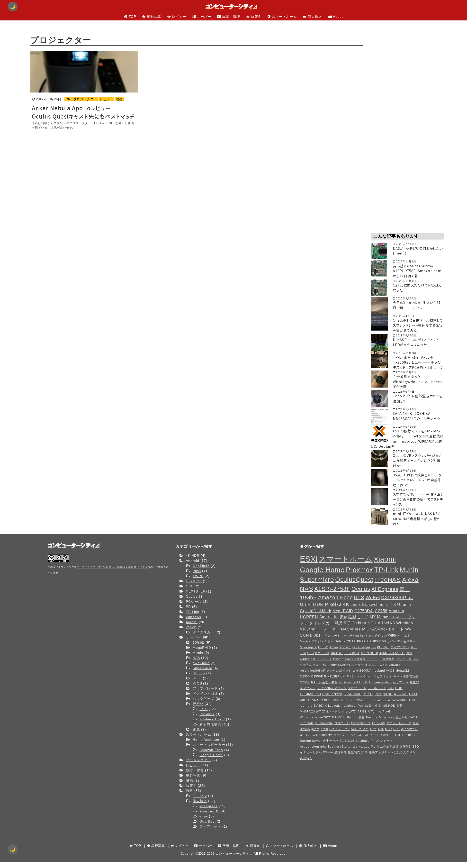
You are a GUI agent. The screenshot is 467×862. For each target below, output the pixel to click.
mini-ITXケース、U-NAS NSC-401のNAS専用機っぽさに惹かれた (417, 518)
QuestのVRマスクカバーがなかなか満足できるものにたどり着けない (418, 460)
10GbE (198, 642)
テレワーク (324, 659)
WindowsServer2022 (315, 717)
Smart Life (329, 617)
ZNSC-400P (352, 694)
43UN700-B (369, 653)
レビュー (106, 99)
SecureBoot (359, 729)
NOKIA (374, 623)
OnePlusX (201, 566)
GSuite (328, 752)
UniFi (197, 678)
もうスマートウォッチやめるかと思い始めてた (354, 635)
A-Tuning (374, 711)
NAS (196, 658)
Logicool (350, 705)
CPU (189, 586)
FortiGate (307, 723)
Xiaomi (192, 622)
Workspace (361, 746)
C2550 (322, 700)
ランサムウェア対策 (384, 746)
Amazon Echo (211, 750)
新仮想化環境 (210, 724)
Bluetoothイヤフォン (332, 688)
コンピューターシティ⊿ (234, 853)
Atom (324, 729)
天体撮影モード (354, 617)
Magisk (305, 641)
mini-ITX (388, 604)
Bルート (396, 629)
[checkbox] (13, 849)
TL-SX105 (347, 740)
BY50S (305, 729)
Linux (355, 604)
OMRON (344, 665)
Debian (359, 623)
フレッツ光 (404, 659)
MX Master (380, 617)
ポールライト (377, 688)
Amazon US (209, 811)
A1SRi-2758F (332, 589)
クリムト (404, 635)
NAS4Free (351, 629)
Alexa (410, 579)
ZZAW (376, 700)
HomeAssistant (380, 682)
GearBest (207, 821)
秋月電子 (343, 623)
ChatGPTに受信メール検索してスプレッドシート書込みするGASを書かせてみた (418, 325)
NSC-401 (401, 694)
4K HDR (192, 555)
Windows (193, 617)
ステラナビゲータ (398, 723)
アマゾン (200, 796)
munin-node (324, 723)
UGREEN (309, 617)
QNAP (351, 641)
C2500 (305, 682)
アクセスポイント (339, 670)
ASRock (380, 629)
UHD (398, 688)
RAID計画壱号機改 (324, 682)
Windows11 (409, 729)
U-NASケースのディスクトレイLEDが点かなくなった (416, 342)
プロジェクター (85, 99)
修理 (409, 653)
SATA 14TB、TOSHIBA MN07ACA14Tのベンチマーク (416, 416)
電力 (404, 589)
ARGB (362, 711)
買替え (191, 786)
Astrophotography (313, 746)
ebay (203, 816)
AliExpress (208, 806)
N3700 (388, 694)
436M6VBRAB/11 (392, 653)
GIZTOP (363, 735)
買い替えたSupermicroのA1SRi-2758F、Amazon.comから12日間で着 (417, 270)
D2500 (305, 676)
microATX (349, 711)
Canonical (307, 659)
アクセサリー (406, 641)
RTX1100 (372, 665)
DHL (364, 682)
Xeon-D (376, 735)
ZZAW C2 (389, 700)
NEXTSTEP (195, 591)
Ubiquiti (351, 717)
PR (68, 99)
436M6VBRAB (310, 694)
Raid (378, 694)
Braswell (370, 604)
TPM (373, 729)
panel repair (361, 647)
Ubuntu (199, 673)
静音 (362, 717)
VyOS (197, 683)
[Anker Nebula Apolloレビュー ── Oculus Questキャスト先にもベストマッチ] (84, 72)
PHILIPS (383, 647)
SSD (310, 653)
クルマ (191, 627)
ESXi (203, 709)
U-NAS (388, 623)
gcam (315, 729)
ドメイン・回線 (205, 693)
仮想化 (198, 704)
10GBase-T (364, 740)
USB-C (323, 647)
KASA (413, 717)
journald (306, 705)
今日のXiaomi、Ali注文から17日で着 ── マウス (417, 305)
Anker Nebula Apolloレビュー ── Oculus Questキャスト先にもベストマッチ (83, 112)
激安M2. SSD (409, 746)
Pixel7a (333, 604)
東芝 (400, 705)
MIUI (366, 629)
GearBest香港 (332, 694)
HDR (318, 604)
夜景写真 (306, 758)
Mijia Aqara (308, 647)
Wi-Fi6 (373, 597)
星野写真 (193, 775)
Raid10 (368, 694)
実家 (416, 723)
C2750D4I (364, 611)
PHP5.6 (375, 641)
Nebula (340, 641)
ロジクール (342, 723)
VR (303, 629)
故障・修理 (195, 770)
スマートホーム (198, 734)
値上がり (401, 717)
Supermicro (202, 668)
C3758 (333, 700)
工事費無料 (387, 659)
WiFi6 (392, 635)
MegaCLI (402, 670)
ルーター (357, 665)
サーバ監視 (351, 653)
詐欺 (364, 752)
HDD (391, 705)
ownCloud (201, 663)
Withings (404, 623)
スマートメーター (323, 629)
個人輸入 (200, 801)
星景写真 (354, 752)
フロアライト (357, 688)
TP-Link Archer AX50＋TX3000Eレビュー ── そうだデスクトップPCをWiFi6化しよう (418, 362)
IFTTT (413, 694)
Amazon (396, 611)
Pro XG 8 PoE (339, 729)
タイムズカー (203, 632)
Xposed (345, 647)
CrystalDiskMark (315, 611)
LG (373, 647)
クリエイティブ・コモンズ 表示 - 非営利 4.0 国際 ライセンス (113, 567)
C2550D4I (318, 676)
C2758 (381, 611)
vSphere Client (212, 719)
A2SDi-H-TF (392, 735)
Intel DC (337, 653)
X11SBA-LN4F (338, 676)
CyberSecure (361, 723)
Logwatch (335, 705)
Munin (198, 653)
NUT (390, 688)
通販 (189, 791)
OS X (383, 665)
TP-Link (192, 612)
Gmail (382, 705)
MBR (388, 729)
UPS (359, 597)
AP (323, 670)
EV (316, 705)
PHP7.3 (362, 641)
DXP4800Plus (397, 597)
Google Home (211, 755)
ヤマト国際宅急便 (405, 676)
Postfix (363, 705)
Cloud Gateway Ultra (355, 700)
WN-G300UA (362, 670)
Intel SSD (322, 653)
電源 (196, 729)
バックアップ (203, 699)
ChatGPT (194, 581)
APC (311, 735)
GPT (396, 729)
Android (192, 561)
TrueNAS (378, 723)
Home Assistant (206, 740)
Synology (330, 665)
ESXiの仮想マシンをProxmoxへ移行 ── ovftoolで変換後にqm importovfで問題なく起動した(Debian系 (407, 438)
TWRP (198, 576)
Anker (333, 647)
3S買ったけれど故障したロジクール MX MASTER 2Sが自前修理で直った (417, 480)
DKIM (373, 705)
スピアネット (210, 826)
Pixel (197, 571)
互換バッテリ (331, 711)
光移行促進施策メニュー (361, 659)
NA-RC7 (338, 717)
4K (346, 604)
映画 (119, 99)
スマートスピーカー (209, 745)
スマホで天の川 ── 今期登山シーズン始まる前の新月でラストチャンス (418, 499)
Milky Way (386, 717)
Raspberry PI (326, 735)
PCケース (194, 601)
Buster (338, 659)
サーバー (193, 637)
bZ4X (323, 705)
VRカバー (389, 641)
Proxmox (207, 714)
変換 (380, 729)
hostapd (379, 670)
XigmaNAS (308, 700)
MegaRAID (202, 647)
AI (413, 700)
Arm (354, 735)
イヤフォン (401, 682)
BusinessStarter (340, 746)
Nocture (372, 717)
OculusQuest (354, 579)
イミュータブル (311, 752)
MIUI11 (315, 635)
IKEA (342, 682)
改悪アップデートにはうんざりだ (392, 752)
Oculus (192, 596)
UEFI (303, 735)
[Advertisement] (407, 97)
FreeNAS (387, 579)
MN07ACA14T (310, 711)
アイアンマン (400, 647)
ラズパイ (343, 735)
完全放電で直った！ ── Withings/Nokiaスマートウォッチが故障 (418, 381)
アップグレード (205, 688)
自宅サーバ (331, 740)
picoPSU (353, 682)
